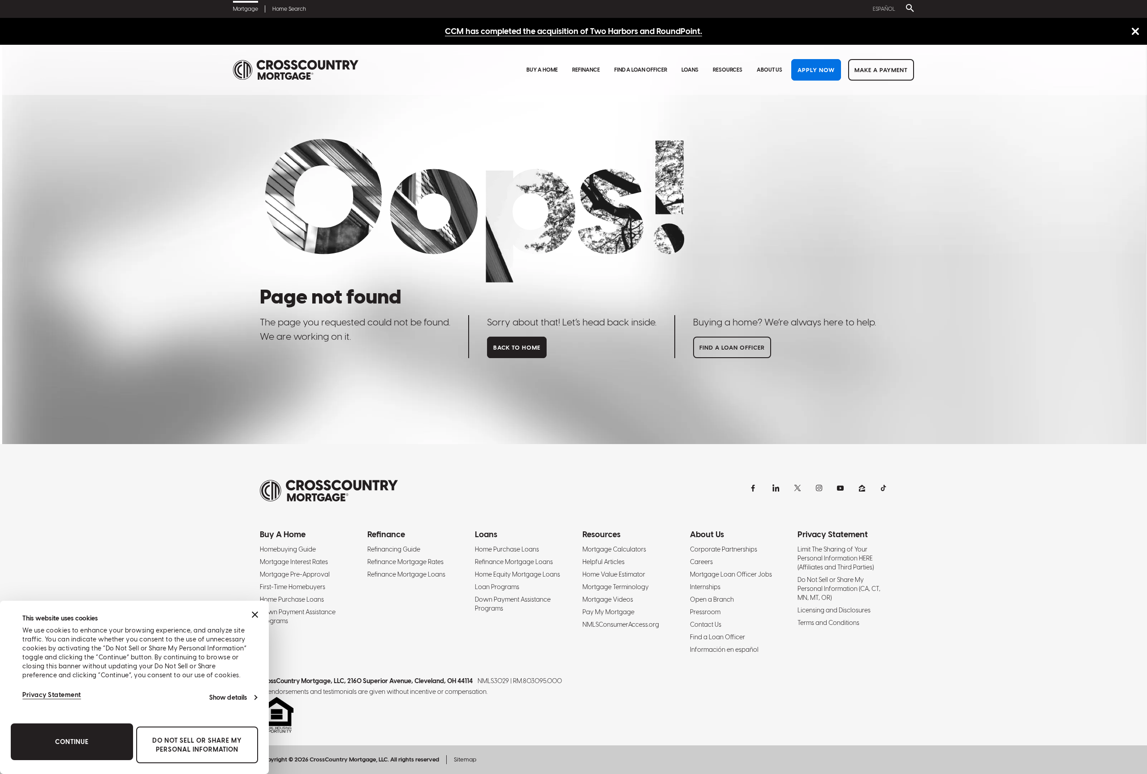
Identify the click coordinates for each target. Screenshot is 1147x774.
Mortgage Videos (607, 599)
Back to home (516, 347)
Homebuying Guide (288, 549)
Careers (701, 561)
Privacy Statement (51, 694)
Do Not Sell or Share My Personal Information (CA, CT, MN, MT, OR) (839, 588)
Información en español (724, 649)
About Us (769, 70)
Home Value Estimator (613, 574)
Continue (72, 741)
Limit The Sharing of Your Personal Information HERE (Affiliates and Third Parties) (836, 558)
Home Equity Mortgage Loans (517, 574)
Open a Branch (712, 599)
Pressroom (705, 612)
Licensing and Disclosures (834, 610)
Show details (228, 697)
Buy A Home (542, 70)
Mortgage (245, 9)
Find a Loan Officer (640, 70)
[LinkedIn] (776, 488)
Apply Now (816, 70)
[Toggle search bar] (908, 9)
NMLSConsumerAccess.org (620, 624)
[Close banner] (255, 615)
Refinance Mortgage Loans (406, 574)
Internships (705, 586)
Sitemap (465, 759)
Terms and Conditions (828, 622)
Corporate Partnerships (723, 549)
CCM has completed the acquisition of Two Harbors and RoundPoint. (573, 31)
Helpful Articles (603, 561)
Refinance (586, 70)
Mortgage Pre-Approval (295, 574)
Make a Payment (881, 70)
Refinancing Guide (393, 549)
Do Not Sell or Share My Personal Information (197, 745)
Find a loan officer (732, 347)
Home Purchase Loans (292, 599)
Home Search (289, 9)
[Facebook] (754, 488)
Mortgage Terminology (615, 586)
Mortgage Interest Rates (294, 561)
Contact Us (705, 624)
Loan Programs (497, 586)
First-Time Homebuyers (292, 586)
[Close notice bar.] (1135, 32)
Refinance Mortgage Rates (405, 561)
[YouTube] (840, 488)
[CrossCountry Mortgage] (295, 70)
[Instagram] (819, 488)
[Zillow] (862, 488)
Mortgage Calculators (614, 549)
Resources (727, 70)
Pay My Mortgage (608, 612)
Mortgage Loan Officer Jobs (731, 574)
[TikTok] (883, 488)
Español (884, 9)
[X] (797, 488)
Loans (690, 70)
